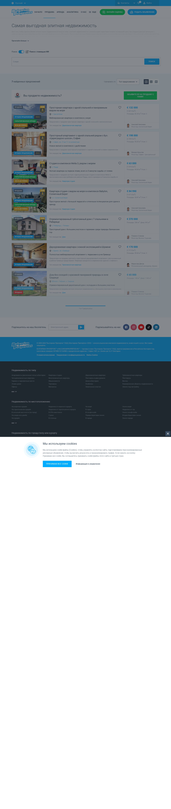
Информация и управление (88, 464)
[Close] (167, 433)
